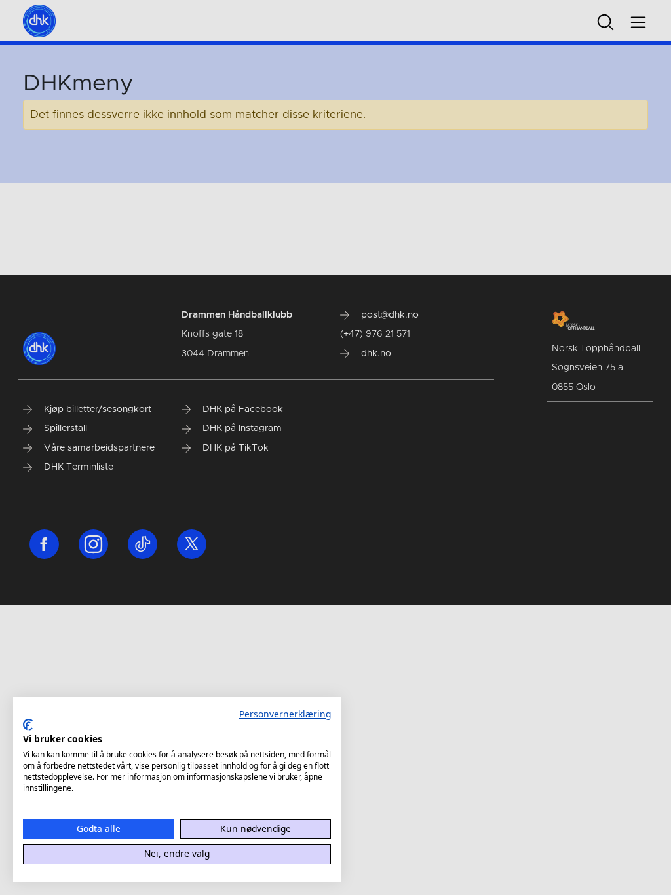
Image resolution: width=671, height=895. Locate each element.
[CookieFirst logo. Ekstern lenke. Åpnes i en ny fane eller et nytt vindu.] (28, 725)
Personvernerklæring (285, 714)
